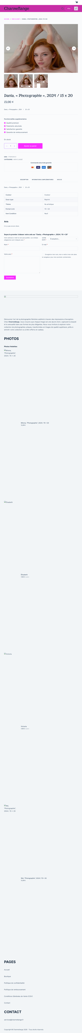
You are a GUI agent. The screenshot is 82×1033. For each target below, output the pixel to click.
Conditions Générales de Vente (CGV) (18, 996)
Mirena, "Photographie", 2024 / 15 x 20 (35, 423)
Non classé (18, 159)
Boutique (7, 976)
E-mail (45, 245)
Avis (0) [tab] (59, 179)
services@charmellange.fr (14, 1020)
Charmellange (16, 8)
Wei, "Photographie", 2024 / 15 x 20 (34, 878)
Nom (6, 245)
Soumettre (10, 277)
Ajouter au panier (30, 146)
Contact (7, 1003)
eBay (68, 8)
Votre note (44, 239)
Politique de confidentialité (14, 983)
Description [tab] (24, 179)
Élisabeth (24, 575)
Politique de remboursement (15, 990)
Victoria (24, 726)
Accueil (7, 970)
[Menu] (76, 8)
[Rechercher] (62, 8)
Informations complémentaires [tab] (42, 179)
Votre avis (8, 254)
